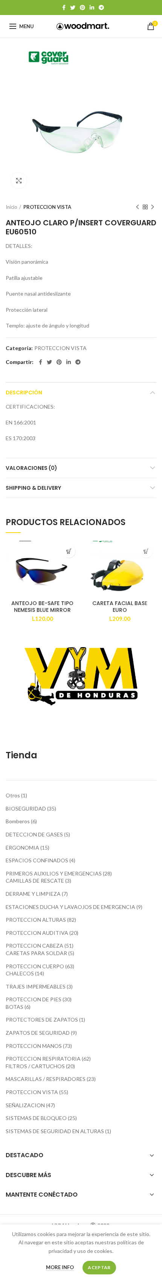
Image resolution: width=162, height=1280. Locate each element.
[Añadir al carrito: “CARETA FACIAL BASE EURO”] (146, 551)
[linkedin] (91, 7)
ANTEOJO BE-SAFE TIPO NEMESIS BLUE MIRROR (42, 606)
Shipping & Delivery (33, 488)
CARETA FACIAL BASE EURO (119, 606)
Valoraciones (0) (31, 468)
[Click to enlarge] (18, 180)
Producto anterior (137, 207)
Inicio (11, 207)
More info (60, 1267)
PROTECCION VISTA (47, 207)
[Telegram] (101, 7)
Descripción (24, 392)
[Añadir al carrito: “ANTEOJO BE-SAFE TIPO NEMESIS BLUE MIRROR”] (68, 551)
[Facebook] (64, 7)
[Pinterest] (82, 7)
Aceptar (99, 1267)
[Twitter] (73, 7)
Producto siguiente (152, 207)
